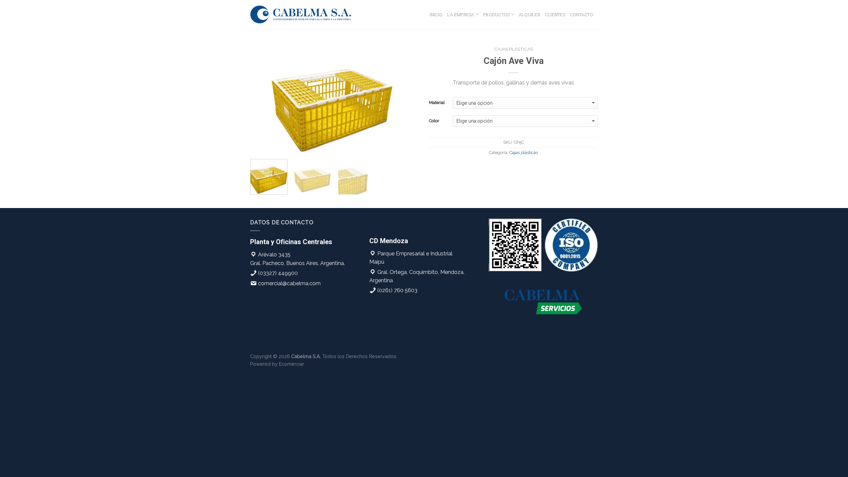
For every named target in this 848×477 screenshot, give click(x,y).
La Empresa (460, 14)
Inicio (436, 14)
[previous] (262, 98)
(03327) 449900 (277, 273)
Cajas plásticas (513, 49)
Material (437, 102)
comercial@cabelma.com (289, 283)
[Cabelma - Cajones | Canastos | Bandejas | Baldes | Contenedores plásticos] (301, 15)
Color (434, 120)
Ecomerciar (291, 364)
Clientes (555, 14)
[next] (407, 98)
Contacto (581, 14)
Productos (496, 14)
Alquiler (529, 14)
